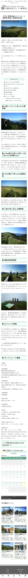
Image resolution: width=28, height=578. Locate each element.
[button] (25, 331)
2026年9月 (23, 455)
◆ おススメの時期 (8, 94)
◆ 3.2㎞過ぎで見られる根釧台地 (11, 88)
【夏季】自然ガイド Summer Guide (13, 100)
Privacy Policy (20, 569)
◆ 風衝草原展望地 (8, 92)
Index (11, 79)
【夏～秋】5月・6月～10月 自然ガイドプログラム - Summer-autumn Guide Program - (14, 497)
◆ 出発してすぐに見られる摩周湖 (11, 82)
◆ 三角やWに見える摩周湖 (10, 90)
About (20, 571)
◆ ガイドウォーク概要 (9, 96)
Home (7, 569)
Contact (7, 571)
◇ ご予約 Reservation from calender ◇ (13, 98)
